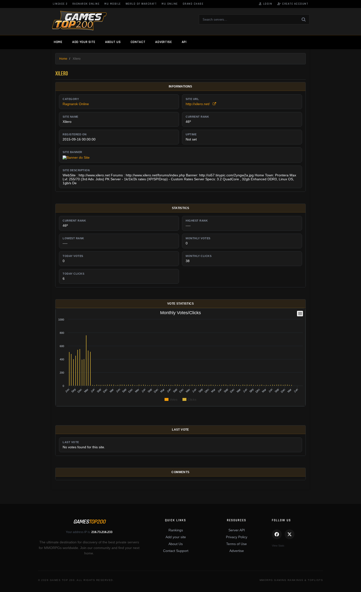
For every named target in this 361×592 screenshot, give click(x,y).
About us (113, 42)
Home (58, 42)
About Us (175, 544)
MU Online (170, 4)
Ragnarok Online (86, 4)
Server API (236, 530)
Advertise (163, 42)
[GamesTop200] (79, 21)
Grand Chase (193, 4)
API (184, 42)
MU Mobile (112, 4)
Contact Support (175, 551)
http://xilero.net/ (199, 104)
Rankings (175, 530)
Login (265, 4)
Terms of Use (236, 544)
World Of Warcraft (141, 4)
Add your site (83, 42)
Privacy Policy (236, 537)
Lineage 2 (60, 4)
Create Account (292, 4)
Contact (138, 42)
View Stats (278, 545)
